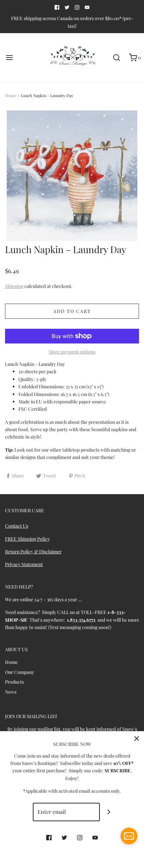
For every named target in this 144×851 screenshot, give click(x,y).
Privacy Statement (24, 564)
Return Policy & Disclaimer (33, 551)
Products (14, 682)
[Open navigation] (9, 58)
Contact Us (16, 526)
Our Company (19, 672)
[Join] (109, 812)
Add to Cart (72, 311)
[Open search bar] (116, 58)
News (10, 692)
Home (10, 95)
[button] (72, 175)
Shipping (14, 286)
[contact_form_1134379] (129, 836)
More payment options (72, 352)
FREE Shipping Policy (27, 539)
